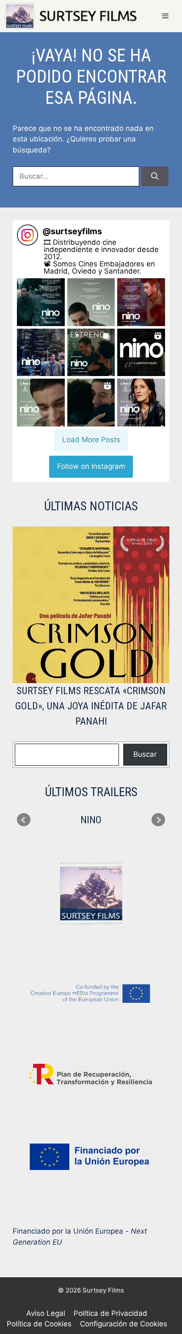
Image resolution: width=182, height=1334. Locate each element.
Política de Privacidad (110, 1313)
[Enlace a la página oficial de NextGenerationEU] (91, 1156)
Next (158, 820)
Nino (91, 820)
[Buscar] (154, 176)
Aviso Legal (45, 1313)
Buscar (145, 754)
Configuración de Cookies (123, 1324)
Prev (23, 820)
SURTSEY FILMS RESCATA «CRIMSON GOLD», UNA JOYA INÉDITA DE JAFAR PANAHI (91, 706)
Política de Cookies (39, 1324)
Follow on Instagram (91, 466)
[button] (41, 302)
